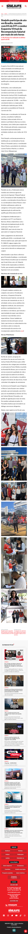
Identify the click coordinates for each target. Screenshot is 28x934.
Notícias (5, 13)
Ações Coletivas (20, 873)
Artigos (7, 854)
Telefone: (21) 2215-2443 (14, 1)
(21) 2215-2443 (14, 884)
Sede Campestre (7, 865)
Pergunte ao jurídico (7, 873)
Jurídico (8, 858)
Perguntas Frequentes (14, 877)
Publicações (20, 854)
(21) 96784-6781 (14, 900)
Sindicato (7, 850)
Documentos (20, 865)
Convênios (7, 869)
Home (2, 13)
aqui (22, 331)
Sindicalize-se (20, 858)
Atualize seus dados (20, 869)
